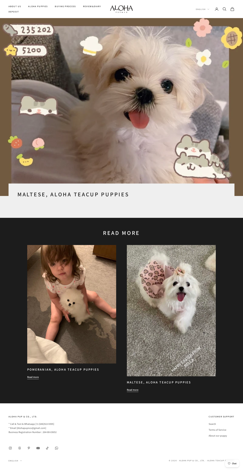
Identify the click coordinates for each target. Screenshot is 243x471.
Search (212, 424)
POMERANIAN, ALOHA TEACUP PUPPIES (63, 369)
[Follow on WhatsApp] (56, 448)
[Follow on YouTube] (38, 448)
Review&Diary (92, 6)
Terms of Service (217, 429)
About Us (15, 6)
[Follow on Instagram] (10, 448)
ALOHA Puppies (38, 6)
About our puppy (218, 435)
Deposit (14, 11)
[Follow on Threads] (19, 448)
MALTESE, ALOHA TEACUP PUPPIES (159, 382)
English (201, 9)
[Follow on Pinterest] (29, 448)
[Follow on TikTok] (47, 448)
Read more (33, 377)
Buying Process (65, 6)
